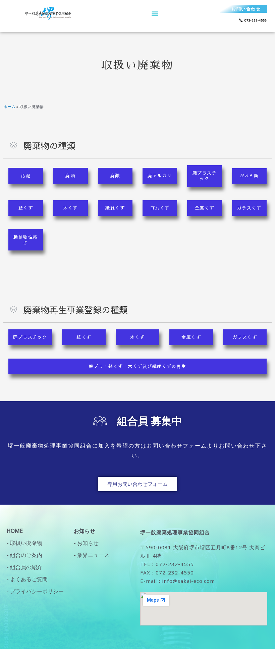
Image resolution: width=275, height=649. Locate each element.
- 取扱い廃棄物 (24, 543)
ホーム (9, 106)
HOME (15, 531)
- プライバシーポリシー (35, 591)
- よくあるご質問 (27, 579)
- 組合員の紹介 (24, 567)
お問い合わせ (246, 9)
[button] (154, 13)
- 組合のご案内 (24, 555)
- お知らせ (86, 543)
